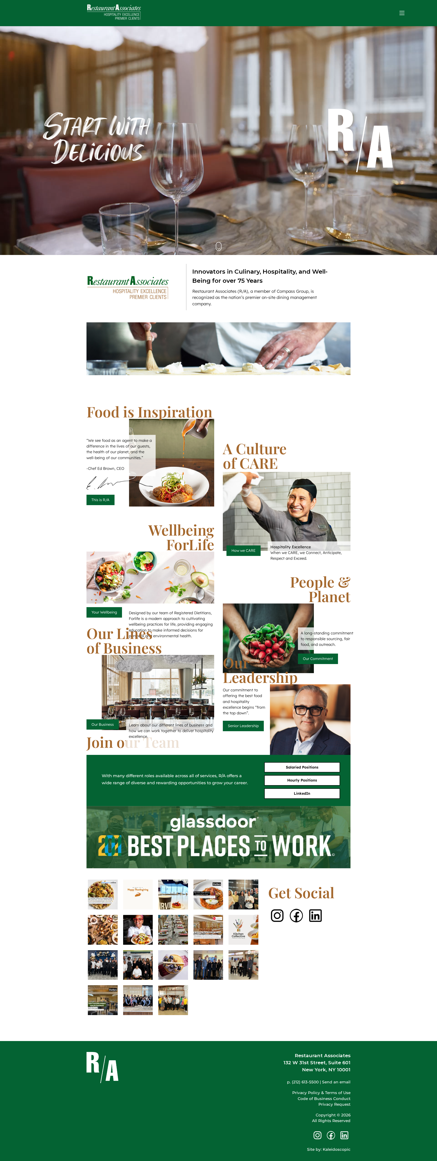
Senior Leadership (243, 725)
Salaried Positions (302, 767)
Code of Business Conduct (324, 1098)
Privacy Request (334, 1104)
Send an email (336, 1082)
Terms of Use (338, 1092)
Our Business (102, 724)
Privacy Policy (306, 1092)
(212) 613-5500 (305, 1082)
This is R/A (100, 499)
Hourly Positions (302, 780)
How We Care (286, 510)
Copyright (326, 1115)
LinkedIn (302, 793)
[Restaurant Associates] (113, 18)
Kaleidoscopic (337, 1149)
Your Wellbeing (104, 612)
